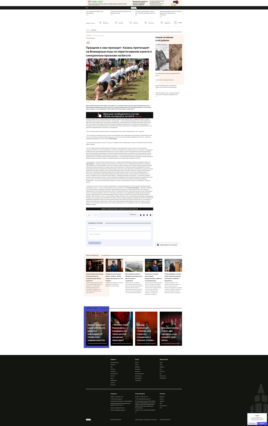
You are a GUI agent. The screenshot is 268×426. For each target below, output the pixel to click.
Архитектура (163, 376)
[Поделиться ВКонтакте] (140, 215)
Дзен (161, 403)
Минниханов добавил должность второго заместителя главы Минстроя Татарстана (170, 13)
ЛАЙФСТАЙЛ (92, 308)
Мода (161, 362)
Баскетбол (137, 369)
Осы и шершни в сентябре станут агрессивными (94, 12)
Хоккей (136, 364)
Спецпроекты (163, 378)
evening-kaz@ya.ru (118, 399)
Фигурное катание (139, 373)
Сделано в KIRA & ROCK (165, 419)
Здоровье (162, 367)
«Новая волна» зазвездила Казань (164, 80)
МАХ (161, 408)
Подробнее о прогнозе (90, 23)
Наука (112, 378)
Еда (160, 373)
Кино (161, 369)
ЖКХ (112, 367)
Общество (93, 30)
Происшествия (114, 373)
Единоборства (138, 378)
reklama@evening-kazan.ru (144, 399)
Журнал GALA (164, 359)
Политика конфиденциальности (118, 410)
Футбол (136, 362)
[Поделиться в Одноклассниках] (143, 215)
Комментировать (95, 243)
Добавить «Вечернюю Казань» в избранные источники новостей (120, 209)
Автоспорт (137, 371)
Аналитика (113, 384)
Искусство (162, 371)
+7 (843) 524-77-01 (144, 396)
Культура (113, 376)
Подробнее (252, 423)
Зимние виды (138, 376)
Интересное (138, 380)
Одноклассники (163, 405)
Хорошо (262, 423)
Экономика (113, 371)
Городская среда (114, 362)
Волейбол (137, 367)
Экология (113, 382)
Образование (114, 380)
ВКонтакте (162, 396)
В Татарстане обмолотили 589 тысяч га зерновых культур (121, 12)
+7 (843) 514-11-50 (119, 396)
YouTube (161, 399)
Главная (88, 30)
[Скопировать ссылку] (150, 215)
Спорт (137, 359)
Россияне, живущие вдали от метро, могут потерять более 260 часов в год (145, 12)
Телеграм (162, 401)
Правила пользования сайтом (117, 408)
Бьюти (161, 364)
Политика (113, 369)
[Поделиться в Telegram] (147, 215)
